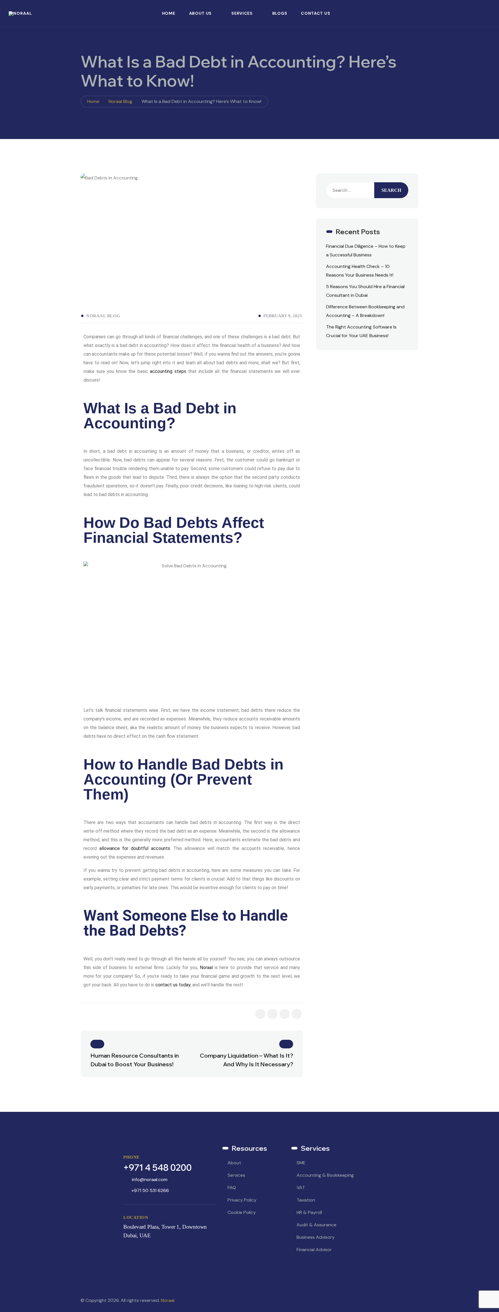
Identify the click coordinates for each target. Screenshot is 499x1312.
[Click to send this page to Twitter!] (285, 1014)
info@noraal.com (149, 1179)
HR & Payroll (309, 1212)
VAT (301, 1188)
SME (301, 1163)
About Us (200, 13)
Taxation (306, 1200)
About (234, 1163)
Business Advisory (316, 1237)
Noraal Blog (103, 316)
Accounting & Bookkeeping (325, 1175)
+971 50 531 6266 (150, 1190)
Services (242, 13)
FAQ (232, 1188)
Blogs (279, 13)
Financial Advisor (314, 1250)
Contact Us (315, 13)
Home (168, 13)
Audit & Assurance (316, 1225)
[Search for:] (350, 190)
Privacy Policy (242, 1200)
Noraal (167, 1300)
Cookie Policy (242, 1212)
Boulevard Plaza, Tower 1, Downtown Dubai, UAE (165, 1231)
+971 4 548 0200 (157, 1167)
